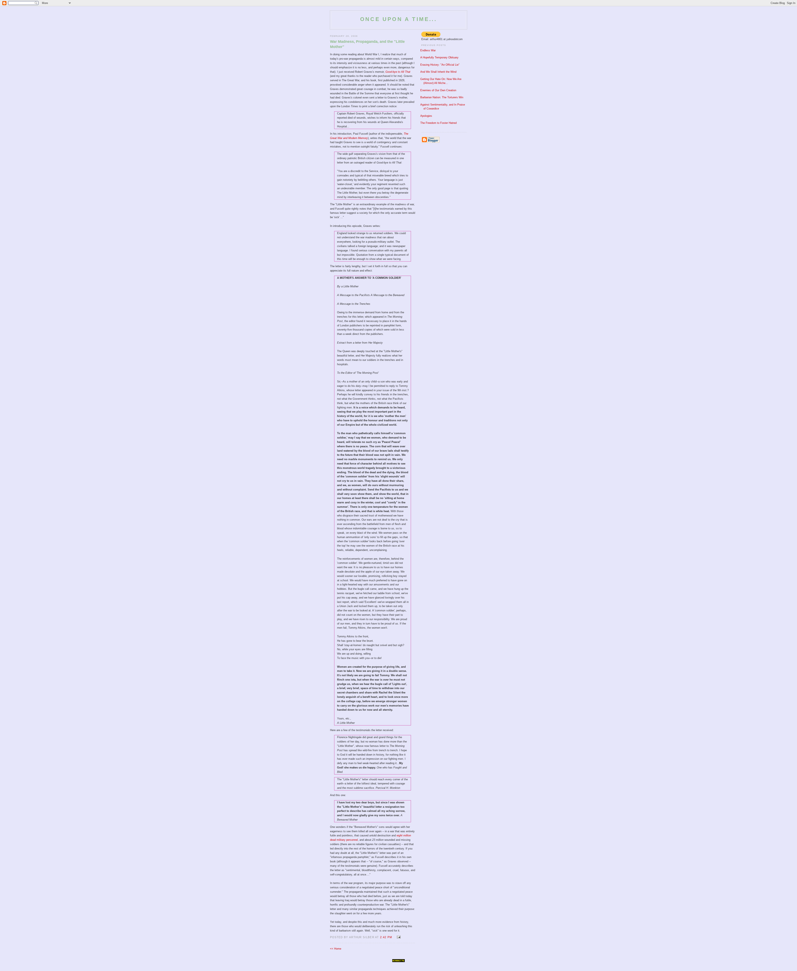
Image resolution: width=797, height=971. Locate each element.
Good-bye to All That (397, 71)
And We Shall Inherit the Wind (438, 71)
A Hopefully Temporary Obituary (439, 57)
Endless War (428, 50)
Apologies (426, 115)
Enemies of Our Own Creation (438, 90)
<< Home (335, 948)
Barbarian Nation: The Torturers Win (441, 97)
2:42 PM (386, 937)
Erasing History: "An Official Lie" (440, 64)
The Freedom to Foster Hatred (438, 122)
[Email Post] (398, 937)
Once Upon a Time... (398, 19)
